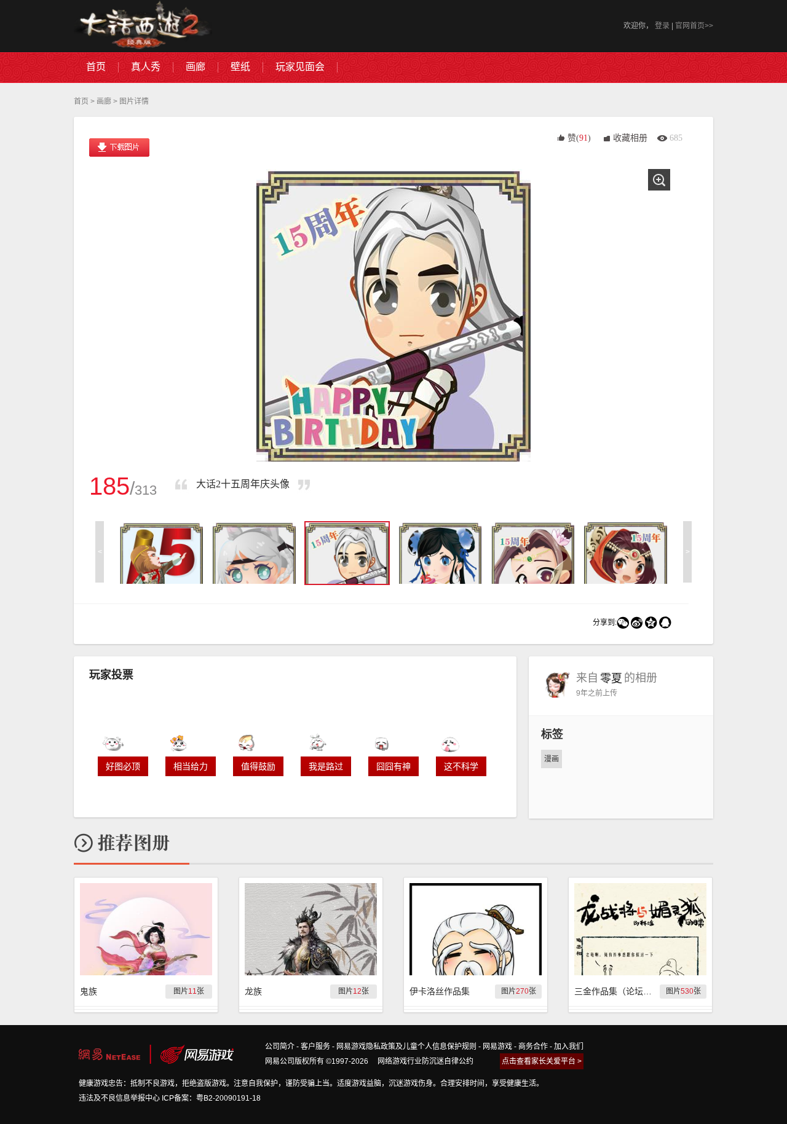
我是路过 (326, 766)
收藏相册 (630, 138)
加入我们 (568, 1046)
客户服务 (315, 1046)
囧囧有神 (393, 766)
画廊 (104, 101)
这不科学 (461, 766)
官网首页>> (694, 26)
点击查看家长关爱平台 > (542, 1061)
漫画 (551, 759)
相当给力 (190, 766)
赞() (579, 138)
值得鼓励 (258, 766)
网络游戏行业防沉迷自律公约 (425, 1061)
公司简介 (280, 1046)
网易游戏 (497, 1046)
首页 (81, 101)
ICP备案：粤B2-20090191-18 (211, 1098)
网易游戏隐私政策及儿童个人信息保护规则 (406, 1046)
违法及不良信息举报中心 (119, 1098)
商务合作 (533, 1046)
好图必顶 (123, 766)
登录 (662, 26)
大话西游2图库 (143, 26)
